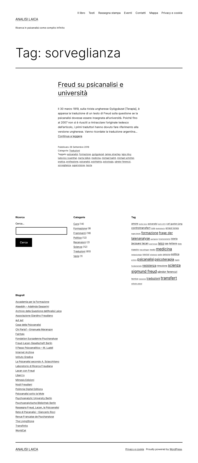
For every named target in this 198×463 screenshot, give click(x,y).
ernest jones (172, 228)
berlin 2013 (162, 224)
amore (134, 223)
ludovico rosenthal (67, 158)
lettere (173, 243)
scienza (174, 265)
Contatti (141, 13)
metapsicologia (136, 254)
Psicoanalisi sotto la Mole (29, 393)
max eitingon (144, 250)
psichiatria (96, 161)
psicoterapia (164, 259)
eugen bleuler (136, 233)
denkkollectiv (160, 228)
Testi (92, 13)
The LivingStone (24, 421)
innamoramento (164, 239)
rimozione (162, 265)
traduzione (142, 279)
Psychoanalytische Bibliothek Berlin (35, 402)
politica (175, 254)
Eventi (128, 13)
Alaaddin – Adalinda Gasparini (32, 306)
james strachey (112, 154)
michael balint (109, 158)
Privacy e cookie (172, 13)
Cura (76, 223)
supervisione (78, 165)
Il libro (81, 13)
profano (134, 260)
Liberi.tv (20, 375)
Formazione (80, 228)
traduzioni (153, 278)
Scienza (77, 246)
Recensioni (79, 242)
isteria (174, 238)
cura (153, 228)
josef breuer (153, 244)
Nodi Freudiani (23, 384)
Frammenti (79, 233)
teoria (89, 165)
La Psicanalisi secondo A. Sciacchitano (37, 361)
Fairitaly (20, 334)
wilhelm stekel (136, 284)
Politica (77, 237)
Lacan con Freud (25, 370)
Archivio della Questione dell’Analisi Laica (38, 311)
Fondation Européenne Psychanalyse (36, 338)
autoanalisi (72, 154)
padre (160, 254)
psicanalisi (84, 161)
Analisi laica (26, 19)
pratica (61, 161)
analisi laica (143, 224)
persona (166, 254)
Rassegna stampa (109, 13)
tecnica (134, 279)
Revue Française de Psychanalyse (34, 416)
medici (152, 249)
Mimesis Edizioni (24, 380)
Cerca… (19, 223)
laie (167, 243)
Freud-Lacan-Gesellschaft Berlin (33, 343)
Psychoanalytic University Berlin (33, 398)
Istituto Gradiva (24, 357)
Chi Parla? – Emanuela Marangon (34, 329)
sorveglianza (64, 165)
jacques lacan (140, 243)
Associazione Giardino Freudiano (34, 315)
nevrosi (146, 254)
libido (180, 244)
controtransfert (140, 228)
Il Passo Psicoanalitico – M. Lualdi (34, 347)
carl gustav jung (174, 223)
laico (161, 243)
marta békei (84, 158)
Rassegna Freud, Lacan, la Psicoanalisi (37, 407)
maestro (135, 249)
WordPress (176, 449)
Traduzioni (74, 150)
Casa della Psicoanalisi (28, 324)
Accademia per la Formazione (32, 301)
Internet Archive (24, 352)
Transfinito (21, 425)
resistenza (149, 265)
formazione (85, 154)
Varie (76, 256)
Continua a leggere (70, 136)
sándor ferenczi (123, 161)
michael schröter (125, 158)
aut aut (19, 320)
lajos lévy (126, 154)
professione (72, 161)
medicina (96, 158)
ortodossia (153, 254)
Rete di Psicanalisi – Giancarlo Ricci (35, 412)
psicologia (108, 161)
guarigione (154, 239)
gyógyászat (98, 154)
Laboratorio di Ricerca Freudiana (34, 366)
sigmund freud (144, 271)
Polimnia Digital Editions (29, 389)
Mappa (153, 13)
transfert (169, 278)
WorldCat (20, 430)
